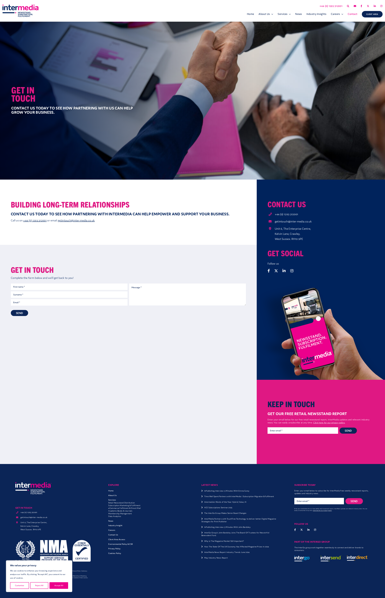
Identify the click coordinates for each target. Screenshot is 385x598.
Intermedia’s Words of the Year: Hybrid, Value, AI (225, 502)
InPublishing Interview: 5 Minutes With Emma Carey (226, 491)
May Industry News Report (216, 557)
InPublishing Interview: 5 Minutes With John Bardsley (227, 527)
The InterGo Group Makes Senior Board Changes (225, 513)
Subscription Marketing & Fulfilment (124, 505)
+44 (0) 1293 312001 (286, 214)
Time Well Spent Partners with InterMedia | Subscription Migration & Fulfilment (239, 496)
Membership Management (120, 513)
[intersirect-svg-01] (357, 557)
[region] (39, 576)
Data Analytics (114, 516)
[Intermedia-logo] (20, 6)
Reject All (39, 585)
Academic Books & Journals (120, 511)
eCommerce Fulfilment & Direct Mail (124, 508)
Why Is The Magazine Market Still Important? (224, 541)
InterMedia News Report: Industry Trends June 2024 (226, 552)
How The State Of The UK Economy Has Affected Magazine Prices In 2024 (236, 546)
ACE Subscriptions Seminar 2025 (218, 507)
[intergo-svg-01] (304, 557)
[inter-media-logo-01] (33, 483)
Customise (19, 585)
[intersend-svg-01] (331, 557)
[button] (348, 6)
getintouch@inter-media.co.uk (293, 221)
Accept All (58, 585)
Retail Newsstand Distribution (121, 502)
